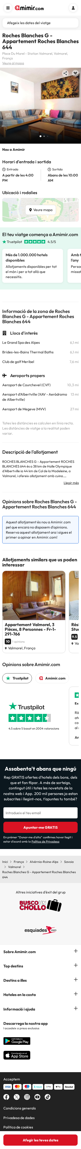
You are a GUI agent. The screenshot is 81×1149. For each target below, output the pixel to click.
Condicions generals (19, 1108)
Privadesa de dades (19, 1117)
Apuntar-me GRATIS (40, 827)
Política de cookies (18, 1127)
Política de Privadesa (45, 841)
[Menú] (7, 7)
